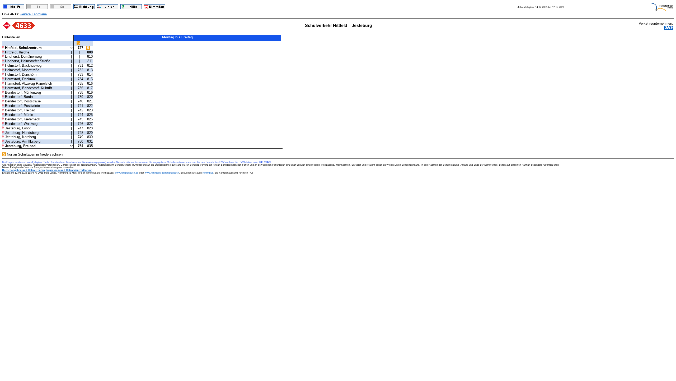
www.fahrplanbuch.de (126, 172)
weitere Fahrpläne (33, 14)
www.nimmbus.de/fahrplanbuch (162, 172)
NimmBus (208, 172)
